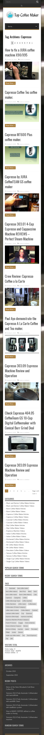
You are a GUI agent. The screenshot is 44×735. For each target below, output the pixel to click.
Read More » (10, 83)
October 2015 (11, 671)
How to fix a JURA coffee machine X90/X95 (20, 52)
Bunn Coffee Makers (25, 594)
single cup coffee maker (13, 635)
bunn (35, 591)
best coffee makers (11, 591)
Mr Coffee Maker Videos (15, 548)
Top (7, 638)
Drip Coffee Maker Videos (15, 528)
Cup (22, 613)
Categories (17, 597)
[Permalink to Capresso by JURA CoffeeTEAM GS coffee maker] (22, 211)
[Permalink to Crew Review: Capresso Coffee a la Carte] (22, 305)
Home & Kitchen (30, 623)
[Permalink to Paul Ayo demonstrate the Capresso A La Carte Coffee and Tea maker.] (22, 352)
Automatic (12, 588)
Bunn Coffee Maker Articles (16, 509)
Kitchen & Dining (11, 629)
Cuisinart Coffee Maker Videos (17, 523)
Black (29, 591)
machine (20, 629)
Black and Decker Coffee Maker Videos (20, 506)
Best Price (23, 591)
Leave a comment (25, 59)
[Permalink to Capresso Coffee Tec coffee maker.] (22, 121)
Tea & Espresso (31, 635)
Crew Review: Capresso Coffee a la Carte (19, 279)
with (11, 638)
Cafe (35, 594)
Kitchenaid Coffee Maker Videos (17, 542)
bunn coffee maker (11, 594)
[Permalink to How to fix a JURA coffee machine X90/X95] (22, 79)
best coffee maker (22, 588)
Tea (23, 635)
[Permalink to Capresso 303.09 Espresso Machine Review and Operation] (22, 400)
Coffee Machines (11, 604)
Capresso (9, 597)
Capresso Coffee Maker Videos (17, 517)
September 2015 (12, 675)
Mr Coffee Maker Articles (15, 545)
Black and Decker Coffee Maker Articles (20, 503)
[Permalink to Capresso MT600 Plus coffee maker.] (22, 164)
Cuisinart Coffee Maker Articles (17, 520)
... (6, 588)
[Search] (37, 2)
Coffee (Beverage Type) (13, 601)
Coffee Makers (25, 610)
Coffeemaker (32, 604)
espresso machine (26, 616)
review (14, 632)
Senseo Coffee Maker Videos (16, 556)
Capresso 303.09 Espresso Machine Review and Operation (21, 370)
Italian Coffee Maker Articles (16, 534)
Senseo (20, 632)
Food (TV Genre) (11, 623)
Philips (8, 632)
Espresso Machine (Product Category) (17, 619)
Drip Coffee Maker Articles (15, 525)
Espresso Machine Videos (15, 531)
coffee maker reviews (12, 610)
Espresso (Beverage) (12, 616)
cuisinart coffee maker (12, 613)
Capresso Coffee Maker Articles (17, 514)
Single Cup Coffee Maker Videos (17, 561)
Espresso (29, 613)
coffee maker (22, 604)
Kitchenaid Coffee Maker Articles (18, 539)
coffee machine (27, 601)
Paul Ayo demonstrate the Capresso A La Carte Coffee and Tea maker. (21, 323)
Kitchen (25, 626)
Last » (34, 494)
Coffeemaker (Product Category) (15, 607)
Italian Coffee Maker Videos (16, 536)
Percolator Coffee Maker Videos (17, 550)
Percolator (34, 629)
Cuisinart (34, 610)
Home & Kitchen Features (13, 626)
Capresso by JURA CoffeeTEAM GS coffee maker (18, 181)
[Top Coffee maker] (22, 17)
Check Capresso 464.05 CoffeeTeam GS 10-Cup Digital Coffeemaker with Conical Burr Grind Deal (20, 420)
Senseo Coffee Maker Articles (17, 553)
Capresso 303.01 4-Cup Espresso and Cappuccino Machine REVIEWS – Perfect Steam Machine (20, 231)
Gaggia (20, 623)
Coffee (25, 597)
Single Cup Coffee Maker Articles (18, 559)
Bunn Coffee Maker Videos (15, 511)
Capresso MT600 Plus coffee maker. (18, 137)
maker (27, 629)
